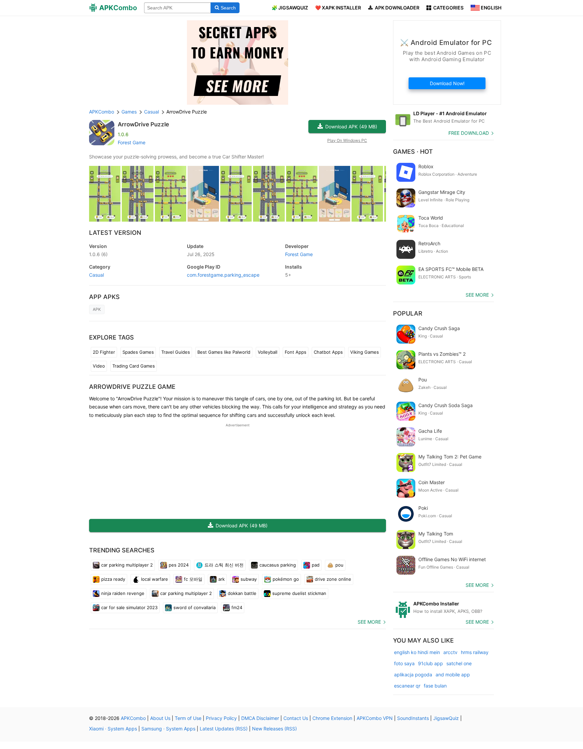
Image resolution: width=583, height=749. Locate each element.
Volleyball (267, 352)
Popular (407, 313)
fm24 (236, 607)
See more (369, 622)
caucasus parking (277, 565)
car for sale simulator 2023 (129, 607)
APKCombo (101, 112)
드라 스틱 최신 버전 (224, 565)
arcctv (450, 652)
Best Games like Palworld (223, 352)
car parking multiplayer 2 (127, 565)
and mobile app (453, 674)
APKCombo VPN (375, 718)
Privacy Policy (221, 718)
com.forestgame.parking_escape (223, 275)
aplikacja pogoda (413, 674)
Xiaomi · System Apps (113, 728)
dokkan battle (242, 593)
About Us (160, 718)
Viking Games (364, 352)
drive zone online (333, 579)
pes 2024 (179, 565)
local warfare (154, 579)
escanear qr (407, 686)
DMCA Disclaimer (260, 718)
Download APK (351, 126)
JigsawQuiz (446, 718)
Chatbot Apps (328, 352)
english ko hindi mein (417, 652)
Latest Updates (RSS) (224, 728)
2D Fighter (104, 352)
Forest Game (131, 142)
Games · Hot (413, 151)
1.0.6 (98, 254)
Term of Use (188, 718)
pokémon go (286, 579)
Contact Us (295, 718)
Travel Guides (175, 352)
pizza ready (113, 579)
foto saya (404, 663)
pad (316, 565)
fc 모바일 (193, 579)
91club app (430, 663)
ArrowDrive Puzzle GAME (132, 386)
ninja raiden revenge (122, 593)
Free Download (468, 133)
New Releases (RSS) (274, 728)
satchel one (459, 663)
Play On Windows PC (347, 140)
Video (99, 366)
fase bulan (435, 686)
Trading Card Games (133, 366)
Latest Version (115, 232)
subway (249, 579)
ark (221, 579)
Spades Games (138, 352)
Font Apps (295, 352)
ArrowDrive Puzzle (143, 124)
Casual (96, 275)
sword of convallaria (194, 607)
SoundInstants (413, 718)
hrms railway (475, 652)
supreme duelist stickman (299, 593)
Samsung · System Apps (168, 728)
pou (339, 565)
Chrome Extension (332, 718)
